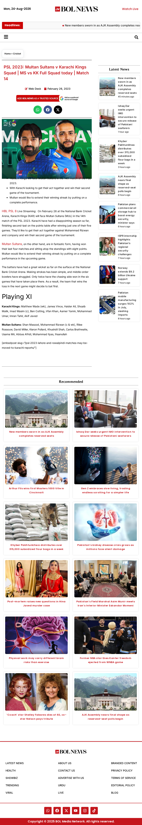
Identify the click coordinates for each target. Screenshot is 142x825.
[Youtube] (75, 810)
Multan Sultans (12, 244)
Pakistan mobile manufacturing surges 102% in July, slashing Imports (127, 303)
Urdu (61, 785)
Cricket (17, 53)
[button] (37, 110)
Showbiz (12, 777)
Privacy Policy (122, 770)
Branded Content (124, 763)
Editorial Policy (123, 785)
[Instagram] (85, 810)
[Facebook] (57, 810)
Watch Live (130, 9)
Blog (114, 792)
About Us (64, 763)
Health (11, 770)
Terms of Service (123, 777)
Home (7, 53)
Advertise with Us (71, 777)
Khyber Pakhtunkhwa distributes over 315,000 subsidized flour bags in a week (126, 152)
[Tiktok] (94, 810)
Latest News (15, 763)
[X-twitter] (66, 810)
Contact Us (66, 770)
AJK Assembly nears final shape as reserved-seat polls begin (127, 184)
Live (61, 792)
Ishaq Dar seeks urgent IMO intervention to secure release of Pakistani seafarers (127, 117)
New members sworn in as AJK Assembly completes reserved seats (127, 85)
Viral (9, 792)
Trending (12, 785)
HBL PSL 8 (9, 211)
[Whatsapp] (48, 810)
